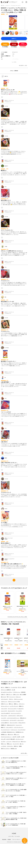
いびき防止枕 (3, 732)
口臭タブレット (9, 694)
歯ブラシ (3, 687)
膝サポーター (10, 734)
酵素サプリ (21, 706)
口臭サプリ (3, 694)
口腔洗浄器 (23, 692)
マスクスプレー (10, 746)
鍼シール (21, 743)
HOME (14, 833)
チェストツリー (19, 725)
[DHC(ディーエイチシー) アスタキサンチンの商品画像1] (12, 22)
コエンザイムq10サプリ (5, 713)
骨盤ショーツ (16, 734)
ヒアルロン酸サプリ (5, 722)
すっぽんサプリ (20, 708)
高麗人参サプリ (23, 718)
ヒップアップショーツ (14, 706)
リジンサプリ (3, 718)
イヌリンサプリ (4, 708)
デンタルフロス (14, 687)
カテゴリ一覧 (10, 836)
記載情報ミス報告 (23, 65)
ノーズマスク (3, 746)
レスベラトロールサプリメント (13, 718)
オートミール (12, 696)
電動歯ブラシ (8, 687)
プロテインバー (4, 701)
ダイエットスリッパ (5, 706)
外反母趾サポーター (20, 732)
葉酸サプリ (3, 727)
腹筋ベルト (11, 703)
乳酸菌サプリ (3, 725)
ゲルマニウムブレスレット (6, 736)
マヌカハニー (18, 696)
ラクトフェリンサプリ (12, 708)
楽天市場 (14, 44)
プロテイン (11, 699)
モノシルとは (17, 836)
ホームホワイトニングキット (7, 692)
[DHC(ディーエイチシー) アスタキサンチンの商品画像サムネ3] (12, 33)
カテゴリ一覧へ (24, 753)
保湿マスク (16, 746)
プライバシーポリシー (16, 839)
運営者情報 (4, 839)
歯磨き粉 (24, 687)
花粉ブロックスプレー (5, 748)
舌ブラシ (20, 687)
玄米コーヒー (23, 741)
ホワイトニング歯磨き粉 (6, 689)
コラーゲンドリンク (19, 739)
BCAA (18, 701)
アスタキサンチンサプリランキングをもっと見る (17, 616)
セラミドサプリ (20, 720)
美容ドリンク (3, 743)
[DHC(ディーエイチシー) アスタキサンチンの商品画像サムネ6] (25, 33)
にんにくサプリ (4, 710)
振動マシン (16, 703)
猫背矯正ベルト (4, 734)
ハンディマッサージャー (18, 727)
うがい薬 (13, 689)
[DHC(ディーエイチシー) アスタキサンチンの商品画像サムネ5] (21, 33)
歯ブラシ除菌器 (23, 694)
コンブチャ (3, 741)
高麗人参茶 (12, 739)
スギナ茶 (8, 739)
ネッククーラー (16, 743)
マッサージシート (14, 729)
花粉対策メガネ (14, 748)
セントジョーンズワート (16, 713)
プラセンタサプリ (21, 722)
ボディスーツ (21, 703)
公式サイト (14, 38)
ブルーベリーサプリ (14, 722)
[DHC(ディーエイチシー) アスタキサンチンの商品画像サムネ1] (3, 33)
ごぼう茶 (14, 736)
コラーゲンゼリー (4, 699)
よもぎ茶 (22, 736)
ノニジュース (8, 741)
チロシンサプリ (4, 715)
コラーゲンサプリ (13, 720)
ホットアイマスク (21, 729)
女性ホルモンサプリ (11, 725)
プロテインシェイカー (18, 699)
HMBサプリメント (4, 703)
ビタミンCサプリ (9, 727)
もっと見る (14, 62)
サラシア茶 (3, 739)
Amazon (5, 44)
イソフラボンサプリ (5, 720)
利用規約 (9, 839)
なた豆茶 (18, 736)
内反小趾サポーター (11, 732)
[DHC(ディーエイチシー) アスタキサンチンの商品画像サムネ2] (8, 33)
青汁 (8, 696)
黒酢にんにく (9, 743)
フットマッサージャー (5, 729)
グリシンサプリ (19, 710)
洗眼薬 (20, 746)
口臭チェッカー (16, 694)
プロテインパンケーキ (12, 701)
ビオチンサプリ (20, 715)
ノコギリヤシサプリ (12, 715)
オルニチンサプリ (11, 710)
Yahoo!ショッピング (23, 44)
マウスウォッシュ (16, 692)
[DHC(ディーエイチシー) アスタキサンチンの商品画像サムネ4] (16, 33)
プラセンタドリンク (16, 741)
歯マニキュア (3, 696)
